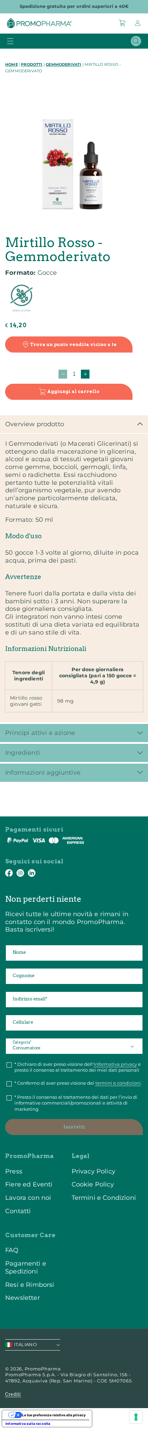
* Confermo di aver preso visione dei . (78, 1083)
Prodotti (31, 64)
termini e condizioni (118, 1083)
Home (11, 64)
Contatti (18, 1211)
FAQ (12, 1250)
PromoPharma (43, 1368)
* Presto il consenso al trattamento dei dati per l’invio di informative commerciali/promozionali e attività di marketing (75, 1103)
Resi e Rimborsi (29, 1284)
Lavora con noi (28, 1197)
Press (13, 1171)
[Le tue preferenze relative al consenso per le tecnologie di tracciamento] (135, 1417)
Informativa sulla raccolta (28, 1423)
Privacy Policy (93, 1171)
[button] (122, 22)
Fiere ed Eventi (29, 1184)
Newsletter (22, 1297)
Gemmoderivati (63, 64)
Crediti (13, 1394)
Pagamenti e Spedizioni (25, 1267)
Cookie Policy (93, 1184)
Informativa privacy (115, 1064)
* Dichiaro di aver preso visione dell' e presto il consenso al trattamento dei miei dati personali (77, 1067)
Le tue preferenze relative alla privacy (54, 1415)
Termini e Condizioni (104, 1197)
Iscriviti (74, 1127)
